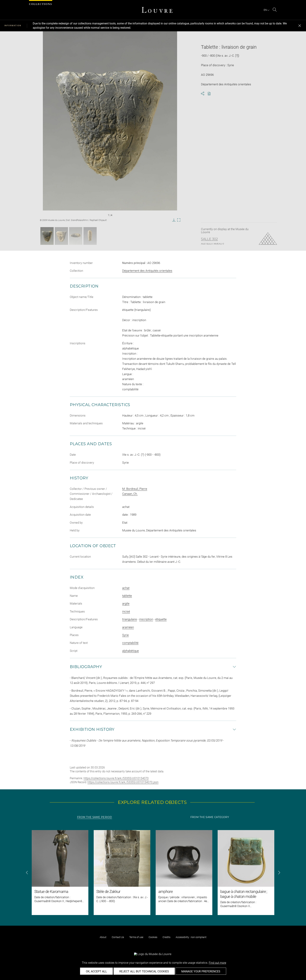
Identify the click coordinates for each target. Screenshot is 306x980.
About (103, 937)
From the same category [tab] (209, 817)
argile (125, 603)
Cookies (153, 937)
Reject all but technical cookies (144, 971)
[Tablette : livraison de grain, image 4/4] (90, 236)
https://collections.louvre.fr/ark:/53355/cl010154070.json (122, 782)
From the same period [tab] (94, 817)
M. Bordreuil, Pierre (134, 489)
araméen (128, 627)
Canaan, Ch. (130, 493)
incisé (126, 611)
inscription (146, 619)
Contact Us (118, 937)
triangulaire (129, 619)
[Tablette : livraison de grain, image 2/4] (61, 236)
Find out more (217, 962)
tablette (127, 595)
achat (125, 588)
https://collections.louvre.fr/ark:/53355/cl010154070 (116, 778)
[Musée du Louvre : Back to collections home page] (157, 10)
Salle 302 (209, 239)
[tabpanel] (153, 872)
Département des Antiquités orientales (147, 270)
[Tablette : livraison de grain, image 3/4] (76, 236)
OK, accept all (96, 971)
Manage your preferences (200, 971)
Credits (166, 937)
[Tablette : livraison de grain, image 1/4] (47, 236)
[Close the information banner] (300, 26)
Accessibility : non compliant (191, 937)
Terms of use (136, 937)
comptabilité (130, 643)
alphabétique (130, 651)
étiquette (161, 619)
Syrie (125, 635)
